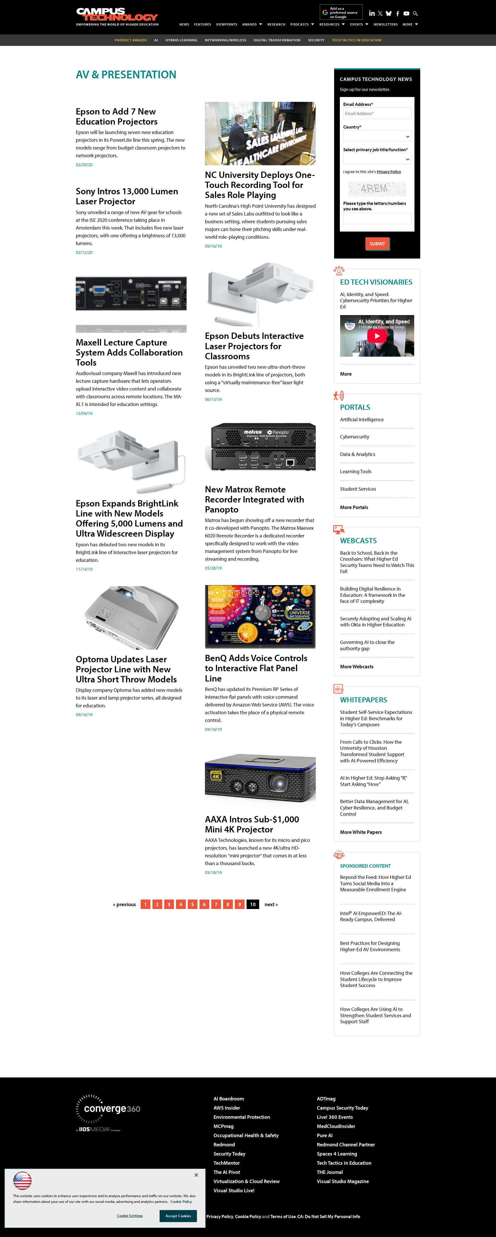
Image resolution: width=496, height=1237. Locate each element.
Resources (329, 24)
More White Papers (361, 832)
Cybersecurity (354, 436)
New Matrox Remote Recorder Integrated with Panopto (254, 499)
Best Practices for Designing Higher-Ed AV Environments (370, 946)
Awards (249, 24)
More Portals (354, 507)
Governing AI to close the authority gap (367, 645)
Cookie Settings (130, 1215)
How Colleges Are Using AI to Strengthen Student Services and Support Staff (375, 1015)
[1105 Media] (110, 1161)
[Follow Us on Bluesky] (389, 13)
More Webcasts (357, 666)
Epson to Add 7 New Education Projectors (117, 116)
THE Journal (330, 1172)
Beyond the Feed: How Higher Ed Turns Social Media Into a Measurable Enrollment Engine (375, 883)
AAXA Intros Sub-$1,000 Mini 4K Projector (252, 824)
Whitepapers (363, 699)
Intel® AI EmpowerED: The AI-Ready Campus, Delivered (371, 916)
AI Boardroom (229, 1098)
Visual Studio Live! (234, 1190)
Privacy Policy (389, 171)
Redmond (224, 1144)
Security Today (229, 1153)
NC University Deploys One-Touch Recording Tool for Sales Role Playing (260, 184)
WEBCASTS (358, 540)
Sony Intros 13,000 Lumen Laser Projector (127, 196)
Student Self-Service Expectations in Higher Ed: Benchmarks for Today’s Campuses (376, 718)
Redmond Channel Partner (346, 1144)
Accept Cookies (178, 1215)
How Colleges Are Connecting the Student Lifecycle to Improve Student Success (376, 979)
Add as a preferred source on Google (344, 12)
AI (156, 40)
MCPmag (224, 1126)
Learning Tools (355, 471)
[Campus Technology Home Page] (117, 17)
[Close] (196, 1175)
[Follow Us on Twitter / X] (380, 13)
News (184, 24)
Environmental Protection (242, 1117)
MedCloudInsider (336, 1126)
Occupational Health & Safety (246, 1135)
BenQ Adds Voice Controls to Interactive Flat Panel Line (256, 667)
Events (356, 24)
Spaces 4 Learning (337, 1153)
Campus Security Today (342, 1107)
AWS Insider (227, 1107)
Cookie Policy (248, 1216)
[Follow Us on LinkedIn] (372, 13)
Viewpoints (226, 24)
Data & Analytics (357, 454)
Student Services (358, 489)
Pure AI (325, 1135)
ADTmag (326, 1098)
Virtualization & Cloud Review (247, 1181)
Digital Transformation (277, 40)
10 (253, 904)
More (408, 24)
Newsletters (386, 24)
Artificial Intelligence (362, 419)
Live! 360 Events (335, 1117)
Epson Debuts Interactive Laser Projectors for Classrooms (254, 345)
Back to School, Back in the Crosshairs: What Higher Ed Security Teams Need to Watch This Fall (377, 562)
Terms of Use (283, 1216)
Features (202, 24)
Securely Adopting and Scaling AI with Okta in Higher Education (375, 621)
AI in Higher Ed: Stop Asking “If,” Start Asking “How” (373, 780)
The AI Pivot (227, 1172)
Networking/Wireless (225, 40)
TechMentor (227, 1163)
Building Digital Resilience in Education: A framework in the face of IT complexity (372, 594)
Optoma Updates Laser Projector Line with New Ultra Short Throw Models (126, 669)
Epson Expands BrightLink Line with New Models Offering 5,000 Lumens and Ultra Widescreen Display (129, 518)
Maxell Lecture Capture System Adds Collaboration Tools (129, 352)
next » (271, 904)
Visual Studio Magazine (343, 1181)
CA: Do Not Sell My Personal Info (328, 1216)
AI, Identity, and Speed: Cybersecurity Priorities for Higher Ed (376, 300)
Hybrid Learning (181, 40)
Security (316, 40)
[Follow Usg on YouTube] (406, 13)
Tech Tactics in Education (344, 1163)
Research (277, 24)
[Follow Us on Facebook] (397, 13)
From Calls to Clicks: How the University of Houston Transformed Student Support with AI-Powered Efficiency (372, 751)
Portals (355, 407)
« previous (124, 904)
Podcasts (299, 24)
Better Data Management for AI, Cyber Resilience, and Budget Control (374, 807)
